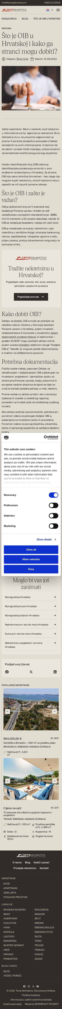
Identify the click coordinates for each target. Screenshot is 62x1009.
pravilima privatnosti (49, 991)
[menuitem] (14, 3)
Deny (31, 569)
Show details (44, 539)
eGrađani (24, 345)
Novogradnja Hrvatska (17, 597)
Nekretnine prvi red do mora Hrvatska (26, 625)
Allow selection (31, 559)
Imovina (6, 28)
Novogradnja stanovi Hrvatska (22, 616)
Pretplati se (31, 998)
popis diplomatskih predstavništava (30, 335)
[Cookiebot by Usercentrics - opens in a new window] (44, 437)
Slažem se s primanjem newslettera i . (32, 991)
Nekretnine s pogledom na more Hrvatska (23, 645)
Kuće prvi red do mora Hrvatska (23, 634)
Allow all (31, 549)
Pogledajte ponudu (28, 297)
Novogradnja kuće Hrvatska (21, 606)
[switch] (53, 505)
